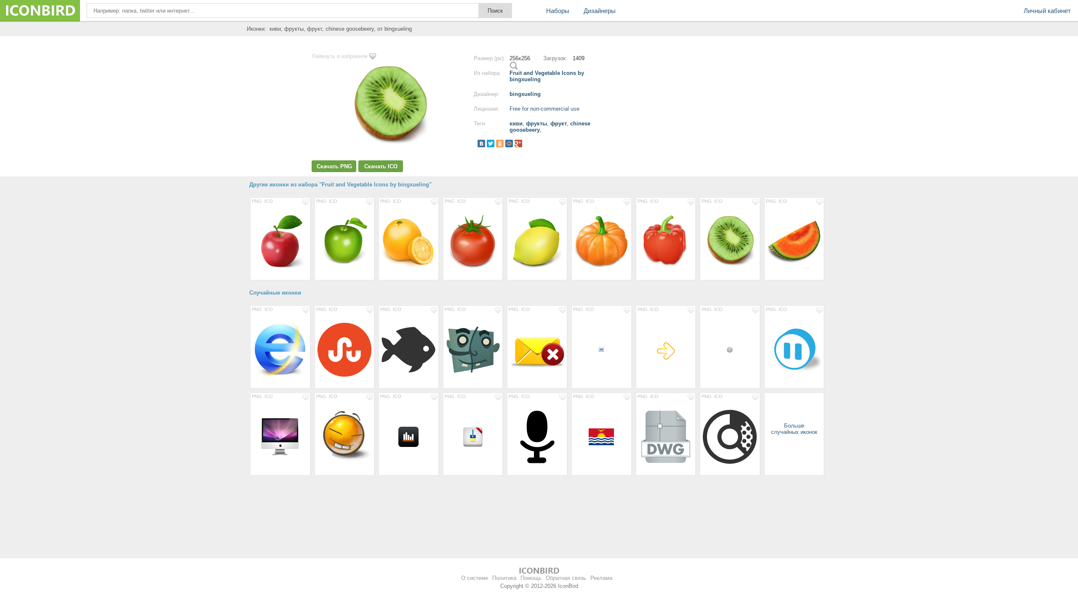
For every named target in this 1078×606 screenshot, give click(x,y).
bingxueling (525, 94)
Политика (504, 578)
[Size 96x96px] (280, 436)
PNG (257, 201)
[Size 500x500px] (344, 349)
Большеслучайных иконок (794, 429)
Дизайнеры (600, 10)
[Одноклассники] (500, 143)
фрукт (558, 123)
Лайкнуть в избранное (340, 56)
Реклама (601, 578)
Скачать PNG (334, 166)
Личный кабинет (1047, 10)
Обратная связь (566, 578)
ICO (268, 201)
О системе (474, 578)
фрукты (536, 123)
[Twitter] (490, 143)
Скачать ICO (381, 166)
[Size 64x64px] (601, 436)
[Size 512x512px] (473, 349)
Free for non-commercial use (544, 109)
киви (516, 123)
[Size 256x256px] (280, 241)
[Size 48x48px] (666, 349)
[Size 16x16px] (601, 349)
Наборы (557, 10)
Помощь (531, 578)
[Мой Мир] (509, 143)
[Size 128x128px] (280, 349)
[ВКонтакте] (481, 143)
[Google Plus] (518, 143)
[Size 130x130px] (344, 436)
